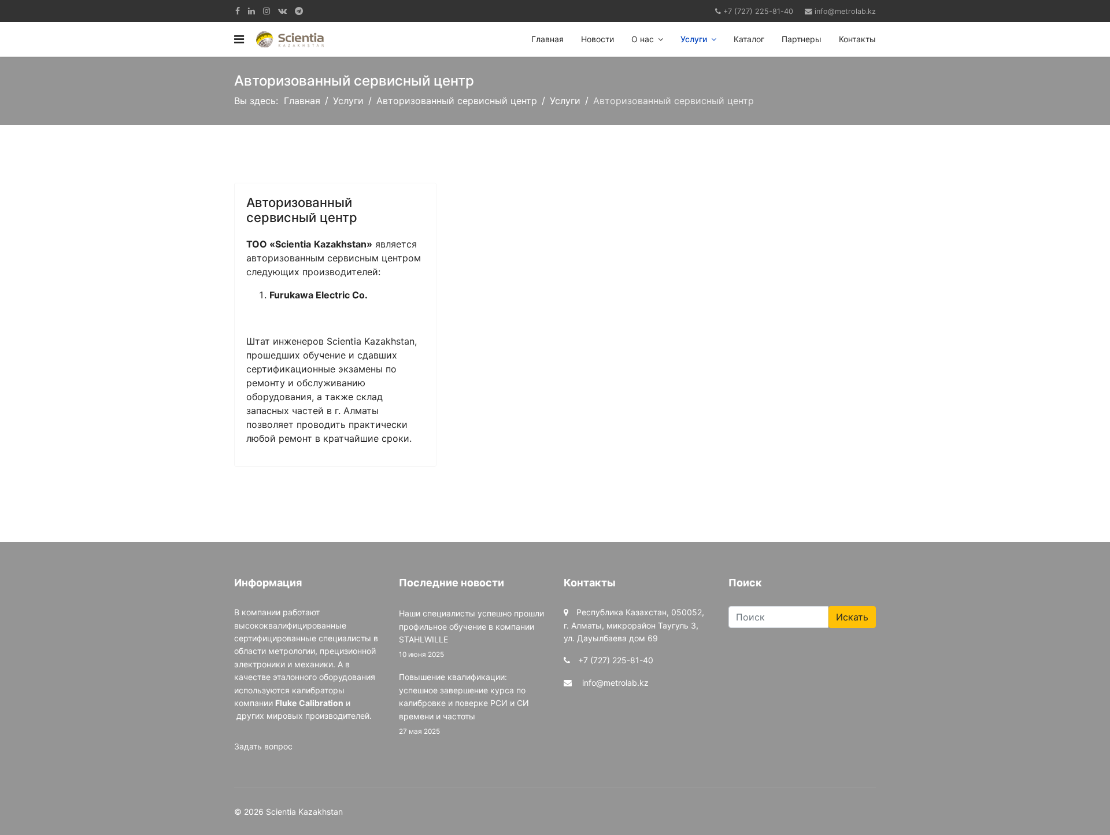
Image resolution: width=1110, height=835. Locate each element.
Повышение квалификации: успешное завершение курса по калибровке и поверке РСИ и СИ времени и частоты (464, 704)
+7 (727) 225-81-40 (758, 11)
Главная (547, 39)
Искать (852, 617)
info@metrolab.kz (845, 11)
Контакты (857, 39)
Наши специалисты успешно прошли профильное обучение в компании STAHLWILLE (471, 633)
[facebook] (237, 11)
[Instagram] (266, 11)
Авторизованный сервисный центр (301, 210)
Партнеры (802, 39)
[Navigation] (239, 39)
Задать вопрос (263, 746)
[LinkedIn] (251, 11)
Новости (597, 39)
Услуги (693, 39)
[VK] (282, 11)
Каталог (749, 39)
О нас (642, 39)
